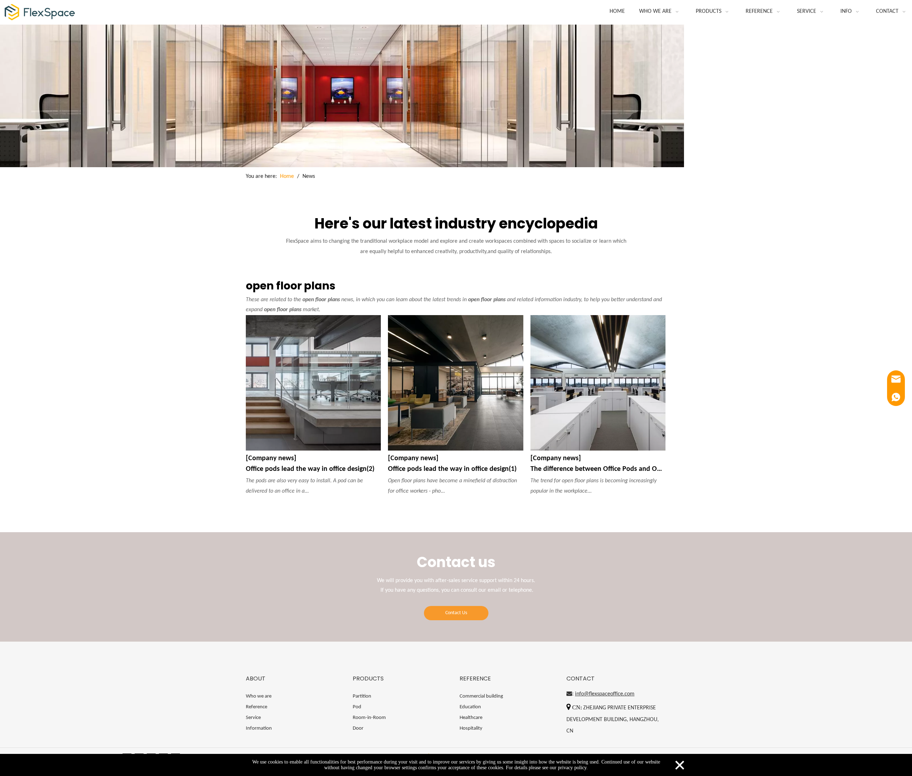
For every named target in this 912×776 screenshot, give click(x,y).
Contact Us (456, 613)
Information (259, 728)
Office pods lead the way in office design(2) (310, 469)
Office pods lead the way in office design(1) (452, 469)
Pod (357, 707)
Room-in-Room (369, 717)
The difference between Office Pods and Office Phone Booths (597, 469)
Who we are (258, 696)
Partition (362, 696)
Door (358, 728)
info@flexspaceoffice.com (604, 694)
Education (470, 707)
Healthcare (471, 717)
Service (253, 717)
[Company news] (271, 458)
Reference (256, 707)
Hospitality (471, 728)
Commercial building (481, 696)
